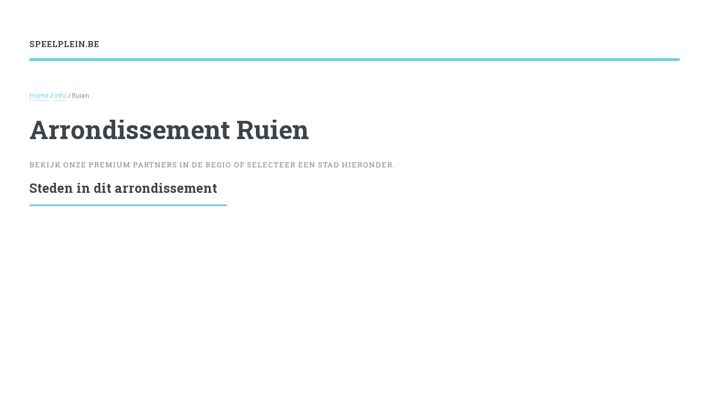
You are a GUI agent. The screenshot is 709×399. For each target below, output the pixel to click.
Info (60, 95)
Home (39, 95)
